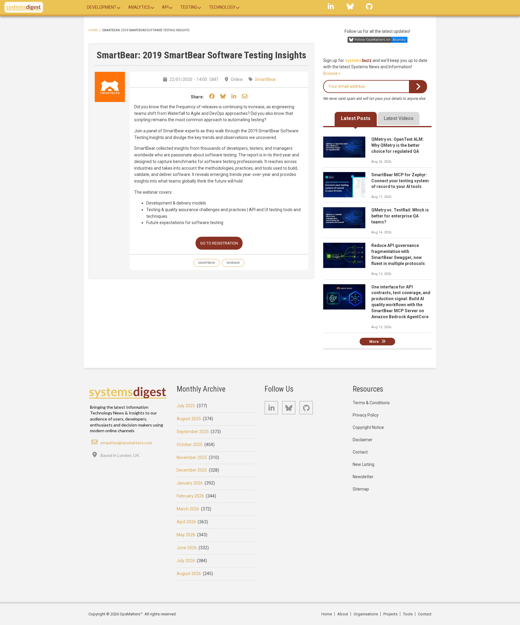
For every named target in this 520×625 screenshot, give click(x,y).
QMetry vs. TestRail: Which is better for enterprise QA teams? (400, 216)
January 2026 (190, 483)
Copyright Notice (368, 427)
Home (93, 30)
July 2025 (186, 405)
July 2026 (186, 560)
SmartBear (265, 79)
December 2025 (192, 470)
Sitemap (361, 489)
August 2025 (189, 418)
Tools (408, 614)
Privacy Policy (366, 415)
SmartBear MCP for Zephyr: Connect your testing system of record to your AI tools (400, 180)
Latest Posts (355, 118)
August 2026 (189, 573)
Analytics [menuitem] (139, 7)
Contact (360, 452)
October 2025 (190, 444)
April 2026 (186, 521)
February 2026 (190, 496)
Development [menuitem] (101, 7)
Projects (390, 614)
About (342, 614)
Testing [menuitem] (188, 7)
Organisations (366, 614)
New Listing (363, 464)
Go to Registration (219, 243)
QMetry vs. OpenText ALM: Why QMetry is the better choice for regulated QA (397, 145)
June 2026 (187, 547)
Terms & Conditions (371, 402)
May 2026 (186, 534)
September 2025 (193, 431)
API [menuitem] (165, 7)
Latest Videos (398, 118)
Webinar (233, 262)
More (374, 342)
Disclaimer (363, 439)
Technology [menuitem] (222, 7)
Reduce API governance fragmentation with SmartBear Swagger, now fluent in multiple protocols (398, 254)
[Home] (24, 7)
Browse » (332, 73)
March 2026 (188, 508)
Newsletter (363, 476)
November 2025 (192, 457)
